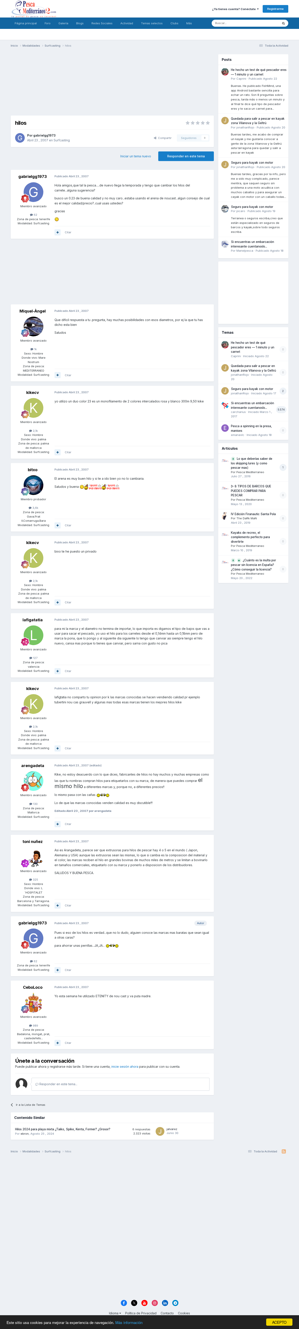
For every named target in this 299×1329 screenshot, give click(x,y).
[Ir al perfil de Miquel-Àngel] (33, 326)
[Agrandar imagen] (57, 219)
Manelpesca (244, 250)
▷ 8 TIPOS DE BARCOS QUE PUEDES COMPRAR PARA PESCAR (251, 491)
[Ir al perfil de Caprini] (225, 71)
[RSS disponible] (283, 1151)
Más (189, 23)
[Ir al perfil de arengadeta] (33, 781)
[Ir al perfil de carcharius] (225, 405)
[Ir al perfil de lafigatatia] (33, 635)
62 (35, 214)
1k (35, 349)
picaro (240, 211)
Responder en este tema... (58, 1084)
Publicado (263, 78)
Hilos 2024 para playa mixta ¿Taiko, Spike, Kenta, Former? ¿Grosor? (62, 1129)
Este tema (266, 23)
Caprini (241, 78)
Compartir (164, 138)
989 (35, 1025)
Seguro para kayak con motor (252, 162)
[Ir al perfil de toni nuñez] (33, 857)
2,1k (35, 430)
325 (35, 879)
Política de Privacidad (141, 1313)
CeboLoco (32, 987)
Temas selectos (152, 23)
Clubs (174, 23)
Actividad (126, 23)
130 (35, 804)
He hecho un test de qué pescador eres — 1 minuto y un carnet (252, 347)
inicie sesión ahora (124, 1066)
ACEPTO (279, 1322)
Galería (63, 23)
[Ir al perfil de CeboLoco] (33, 1003)
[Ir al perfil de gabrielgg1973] (20, 138)
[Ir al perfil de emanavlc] (225, 428)
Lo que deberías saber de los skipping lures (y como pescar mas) (251, 463)
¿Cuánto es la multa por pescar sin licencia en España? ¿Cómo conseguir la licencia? (253, 564)
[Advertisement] (112, 85)
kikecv (32, 392)
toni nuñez (33, 841)
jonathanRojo (245, 127)
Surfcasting (62, 140)
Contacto (167, 1313)
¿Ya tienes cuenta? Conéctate (234, 9)
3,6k (35, 507)
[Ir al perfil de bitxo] (33, 485)
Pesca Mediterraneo (250, 472)
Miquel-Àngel (32, 311)
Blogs (80, 23)
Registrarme (275, 9)
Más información (128, 1322)
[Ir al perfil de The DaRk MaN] (225, 516)
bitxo (32, 469)
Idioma (114, 1313)
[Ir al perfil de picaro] (225, 208)
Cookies (184, 1313)
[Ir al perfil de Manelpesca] (225, 244)
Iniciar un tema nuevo (135, 156)
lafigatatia (33, 620)
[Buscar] (283, 23)
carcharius (238, 412)
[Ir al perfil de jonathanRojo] (225, 120)
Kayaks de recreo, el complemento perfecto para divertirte (250, 537)
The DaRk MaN (246, 518)
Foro (48, 23)
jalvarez (172, 1129)
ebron (25, 1133)
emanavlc (237, 435)
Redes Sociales (102, 23)
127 (35, 658)
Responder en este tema (186, 156)
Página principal (26, 23)
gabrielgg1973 (44, 135)
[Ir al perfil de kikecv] (33, 408)
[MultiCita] (58, 232)
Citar (68, 232)
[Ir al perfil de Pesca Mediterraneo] (225, 460)
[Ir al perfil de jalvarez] (160, 1131)
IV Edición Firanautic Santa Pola (253, 514)
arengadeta (32, 765)
